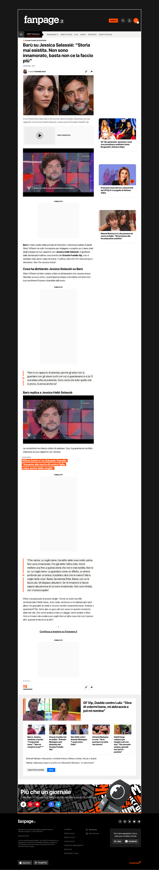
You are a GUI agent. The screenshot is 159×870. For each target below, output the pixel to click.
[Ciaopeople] (135, 863)
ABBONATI (113, 20)
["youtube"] (37, 804)
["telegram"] (58, 804)
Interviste (92, 35)
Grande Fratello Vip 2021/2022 (35, 40)
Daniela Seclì (40, 71)
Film (76, 35)
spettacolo (33, 34)
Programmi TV (52, 35)
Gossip (83, 35)
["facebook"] (51, 804)
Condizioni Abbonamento (73, 845)
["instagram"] (30, 804)
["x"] (44, 804)
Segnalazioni (69, 833)
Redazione (68, 849)
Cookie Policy (69, 841)
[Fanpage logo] (40, 20)
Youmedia (67, 829)
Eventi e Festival (105, 35)
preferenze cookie (71, 853)
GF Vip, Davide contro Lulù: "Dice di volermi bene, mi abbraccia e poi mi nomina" (107, 707)
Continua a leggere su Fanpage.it (58, 631)
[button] (91, 71)
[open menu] (21, 34)
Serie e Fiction (66, 35)
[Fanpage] (26, 822)
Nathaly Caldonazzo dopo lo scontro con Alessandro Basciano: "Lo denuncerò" (60, 762)
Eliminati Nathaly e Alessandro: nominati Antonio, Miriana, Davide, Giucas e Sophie (61, 758)
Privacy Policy (69, 837)
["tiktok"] (23, 804)
